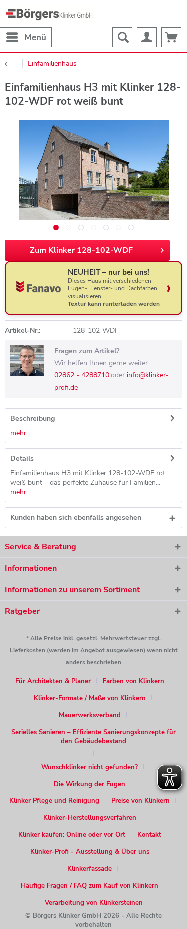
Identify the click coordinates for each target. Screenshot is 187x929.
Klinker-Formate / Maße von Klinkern (90, 698)
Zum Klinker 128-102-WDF (81, 250)
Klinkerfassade (89, 868)
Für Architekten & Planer (53, 681)
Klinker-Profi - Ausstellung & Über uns (89, 851)
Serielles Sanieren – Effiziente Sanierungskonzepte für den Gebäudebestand (93, 737)
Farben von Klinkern (133, 681)
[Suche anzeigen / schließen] (122, 37)
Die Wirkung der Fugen (89, 784)
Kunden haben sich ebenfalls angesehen (75, 517)
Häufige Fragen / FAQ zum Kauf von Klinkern (89, 885)
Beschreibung (32, 418)
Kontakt (149, 834)
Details (22, 458)
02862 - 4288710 (81, 375)
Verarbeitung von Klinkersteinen (94, 902)
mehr (18, 433)
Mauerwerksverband (90, 715)
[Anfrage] (171, 37)
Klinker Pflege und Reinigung (54, 800)
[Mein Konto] (147, 37)
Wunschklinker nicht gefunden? (89, 767)
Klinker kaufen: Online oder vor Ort (71, 834)
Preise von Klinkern (140, 800)
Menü (35, 37)
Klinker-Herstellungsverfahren (89, 817)
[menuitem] (26, 37)
